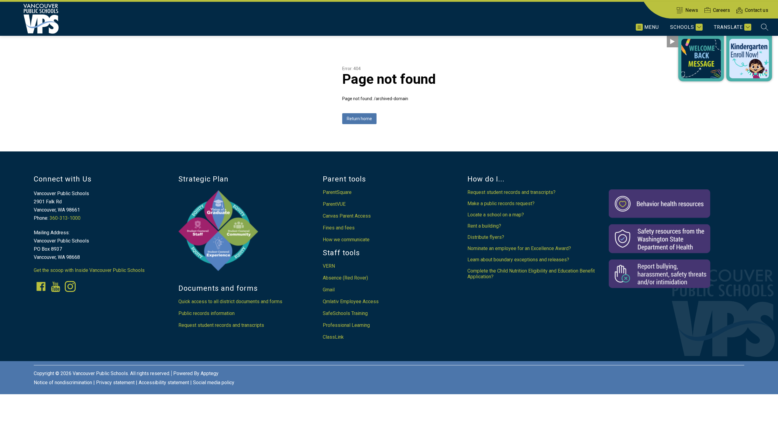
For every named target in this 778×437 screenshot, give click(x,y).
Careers (721, 10)
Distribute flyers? (485, 237)
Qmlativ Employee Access (351, 301)
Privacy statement (115, 382)
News (691, 10)
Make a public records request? (501, 203)
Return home (359, 118)
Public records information (206, 313)
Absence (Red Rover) (345, 278)
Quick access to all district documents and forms (230, 301)
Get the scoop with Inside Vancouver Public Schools (89, 270)
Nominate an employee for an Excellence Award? (519, 248)
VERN (329, 266)
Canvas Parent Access (347, 216)
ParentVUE (334, 204)
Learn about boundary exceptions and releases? (518, 260)
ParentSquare (337, 192)
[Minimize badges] (672, 41)
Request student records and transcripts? (511, 192)
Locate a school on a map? (495, 215)
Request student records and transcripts (221, 325)
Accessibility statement (164, 382)
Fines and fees (339, 228)
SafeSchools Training (345, 313)
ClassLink (333, 337)
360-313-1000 (65, 218)
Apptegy (210, 373)
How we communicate (346, 239)
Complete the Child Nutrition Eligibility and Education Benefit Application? (531, 273)
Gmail (329, 290)
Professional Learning (346, 325)
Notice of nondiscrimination (63, 382)
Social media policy (213, 382)
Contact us (756, 10)
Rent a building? (484, 226)
